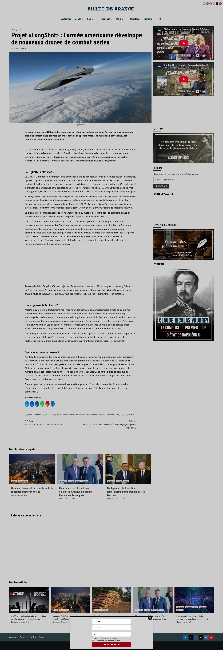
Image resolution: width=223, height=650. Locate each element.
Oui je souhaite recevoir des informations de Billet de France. (107, 639)
